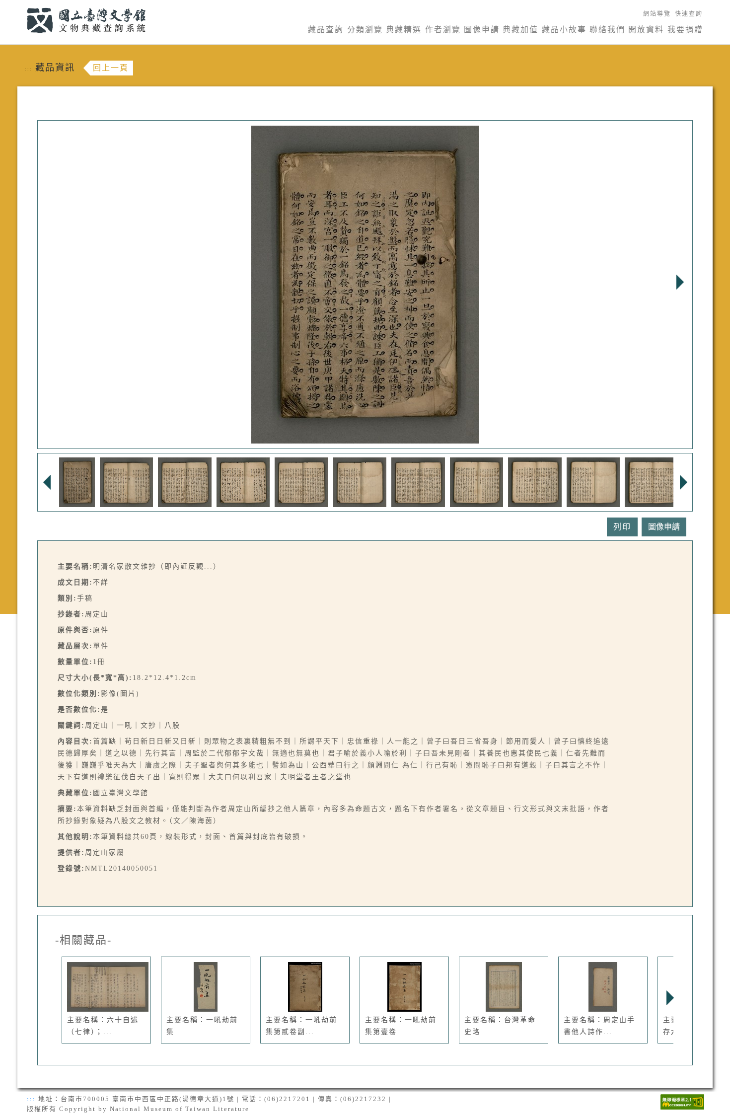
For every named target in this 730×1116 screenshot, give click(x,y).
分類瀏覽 (365, 29)
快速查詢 (689, 13)
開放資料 (646, 29)
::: (21, 5)
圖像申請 (482, 29)
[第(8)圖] (477, 481)
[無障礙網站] (682, 1101)
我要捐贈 (685, 29)
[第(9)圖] (535, 481)
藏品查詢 (326, 29)
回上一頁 (111, 68)
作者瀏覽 (443, 29)
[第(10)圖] (593, 481)
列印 (622, 526)
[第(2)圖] (126, 481)
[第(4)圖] (243, 481)
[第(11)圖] (651, 481)
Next (679, 282)
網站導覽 (657, 13)
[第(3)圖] (185, 481)
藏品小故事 (564, 29)
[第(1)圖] (77, 481)
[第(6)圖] (360, 481)
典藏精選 (404, 29)
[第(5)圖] (301, 481)
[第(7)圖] (418, 481)
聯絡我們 (607, 29)
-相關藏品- (83, 940)
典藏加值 (520, 29)
